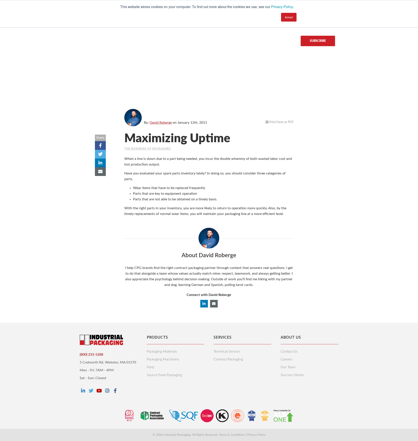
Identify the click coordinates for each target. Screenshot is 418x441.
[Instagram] (107, 390)
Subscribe (318, 40)
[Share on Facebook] (100, 145)
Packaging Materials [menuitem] (162, 351)
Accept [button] (289, 17)
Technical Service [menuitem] (227, 351)
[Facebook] (115, 390)
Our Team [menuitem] (288, 367)
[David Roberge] (133, 117)
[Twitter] (91, 390)
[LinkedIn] (83, 390)
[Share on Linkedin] (100, 163)
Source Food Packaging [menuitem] (164, 375)
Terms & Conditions (232, 434)
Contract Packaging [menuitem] (228, 359)
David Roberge (161, 122)
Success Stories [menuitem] (292, 375)
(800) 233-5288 (91, 354)
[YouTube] (99, 390)
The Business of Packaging (147, 148)
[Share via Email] (100, 171)
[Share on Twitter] (100, 154)
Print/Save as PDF (281, 122)
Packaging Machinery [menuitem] (163, 359)
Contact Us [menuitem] (289, 351)
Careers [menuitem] (286, 359)
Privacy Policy (282, 6)
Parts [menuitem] (150, 367)
